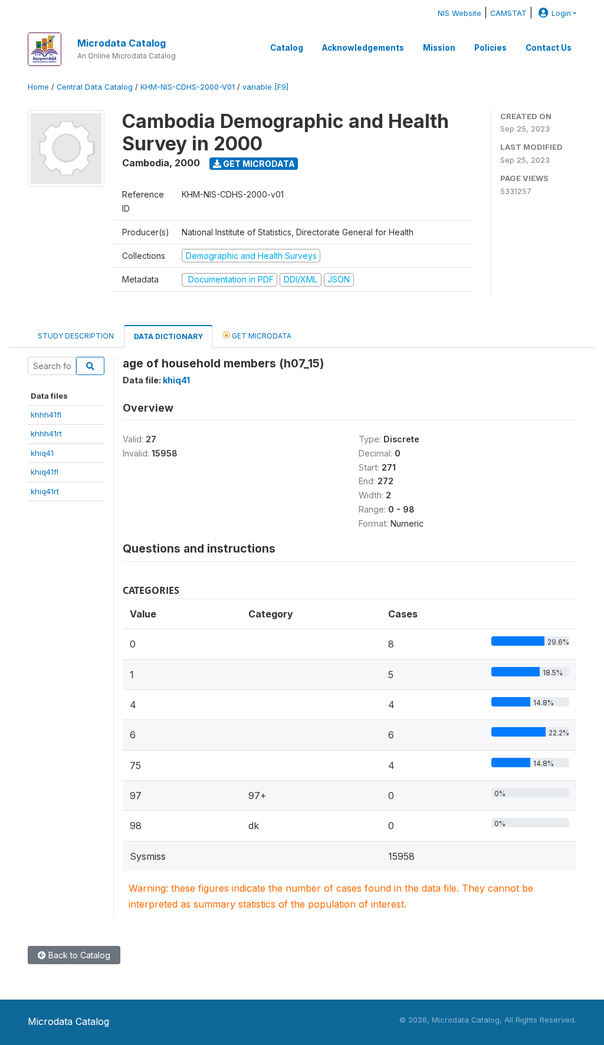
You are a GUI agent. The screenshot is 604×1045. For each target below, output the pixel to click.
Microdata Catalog (121, 43)
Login (561, 13)
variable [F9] (265, 87)
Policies (490, 47)
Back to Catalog (78, 955)
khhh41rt (46, 433)
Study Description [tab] (76, 335)
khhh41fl (46, 414)
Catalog (286, 47)
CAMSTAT (508, 13)
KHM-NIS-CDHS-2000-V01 (187, 87)
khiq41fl (44, 472)
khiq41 (42, 453)
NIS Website (459, 13)
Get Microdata (258, 164)
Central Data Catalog (95, 87)
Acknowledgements (363, 47)
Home (38, 87)
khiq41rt (45, 491)
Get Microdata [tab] (260, 335)
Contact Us (549, 47)
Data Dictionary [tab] (168, 336)
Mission (439, 47)
